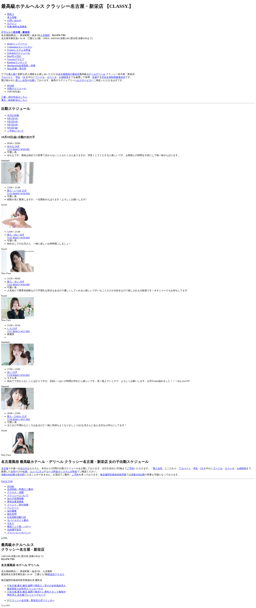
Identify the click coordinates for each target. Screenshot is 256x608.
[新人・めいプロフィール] (17, 271)
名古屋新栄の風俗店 (68, 74)
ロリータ (52, 77)
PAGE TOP (7, 481)
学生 (17, 77)
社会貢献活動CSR (16, 517)
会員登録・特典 (21, 65)
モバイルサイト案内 (17, 520)
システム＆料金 (19, 50)
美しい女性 (21, 80)
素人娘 (11, 74)
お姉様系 (63, 77)
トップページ (17, 44)
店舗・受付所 (16, 68)
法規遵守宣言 (14, 529)
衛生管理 (12, 514)
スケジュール (18, 53)
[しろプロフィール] (17, 364)
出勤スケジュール (16, 88)
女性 (13, 471)
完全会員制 (107, 77)
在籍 (94, 77)
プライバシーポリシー (19, 532)
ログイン (12, 23)
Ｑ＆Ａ (10, 523)
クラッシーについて (17, 495)
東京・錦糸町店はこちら (14, 100)
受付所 (20, 474)
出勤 (32, 80)
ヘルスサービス (83, 80)
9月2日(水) (12, 121)
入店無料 (45, 35)
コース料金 (52, 471)
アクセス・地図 (15, 492)
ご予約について (15, 131)
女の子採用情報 (15, 498)
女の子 (23, 468)
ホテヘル (91, 74)
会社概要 (12, 511)
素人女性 (157, 468)
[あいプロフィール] (17, 408)
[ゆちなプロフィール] (17, 183)
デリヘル (100, 74)
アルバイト (7, 77)
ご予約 (130, 468)
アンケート (13, 508)
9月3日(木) (12, 124)
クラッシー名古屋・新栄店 (15, 32)
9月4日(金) (12, 128)
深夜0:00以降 (8, 474)
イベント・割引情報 (17, 505)
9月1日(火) (12, 118)
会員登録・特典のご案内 (20, 489)
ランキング (17, 62)
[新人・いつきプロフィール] (17, 227)
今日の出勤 (13, 115)
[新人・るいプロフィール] (17, 318)
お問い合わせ (14, 20)
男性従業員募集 (15, 501)
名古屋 (4, 468)
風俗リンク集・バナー (19, 526)
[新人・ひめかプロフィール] (17, 453)
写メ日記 (14, 56)
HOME (10, 85)
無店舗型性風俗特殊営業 (113, 474)
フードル (40, 77)
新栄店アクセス (56, 574)
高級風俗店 (119, 77)
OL (24, 77)
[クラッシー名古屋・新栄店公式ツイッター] (31, 600)
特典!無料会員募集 (17, 26)
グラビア (15, 59)
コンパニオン (19, 47)
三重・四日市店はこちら (14, 97)
